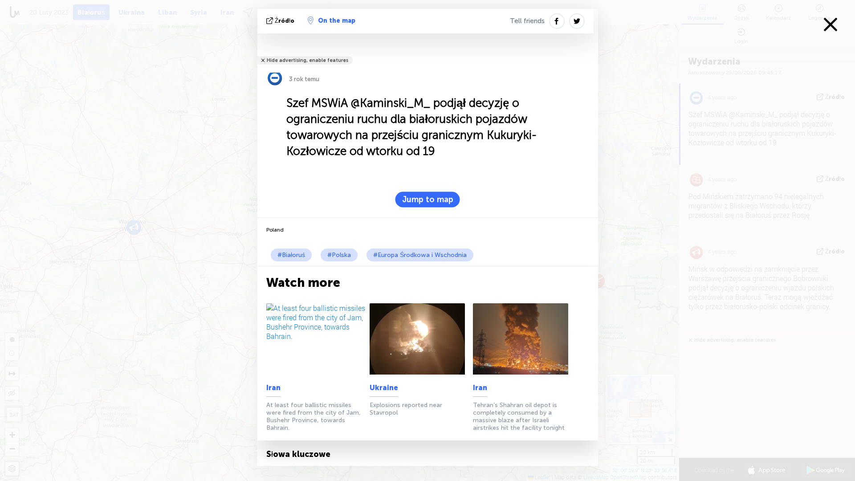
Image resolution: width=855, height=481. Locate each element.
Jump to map (427, 199)
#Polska (339, 255)
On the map (336, 20)
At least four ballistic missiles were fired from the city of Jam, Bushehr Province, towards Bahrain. (313, 416)
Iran (273, 387)
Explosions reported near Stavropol (406, 408)
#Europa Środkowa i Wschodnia (420, 255)
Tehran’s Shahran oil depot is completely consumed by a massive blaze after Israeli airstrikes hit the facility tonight (519, 416)
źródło (284, 20)
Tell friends (527, 21)
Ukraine (384, 387)
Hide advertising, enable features (307, 60)
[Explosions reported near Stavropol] (420, 339)
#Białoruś (291, 255)
